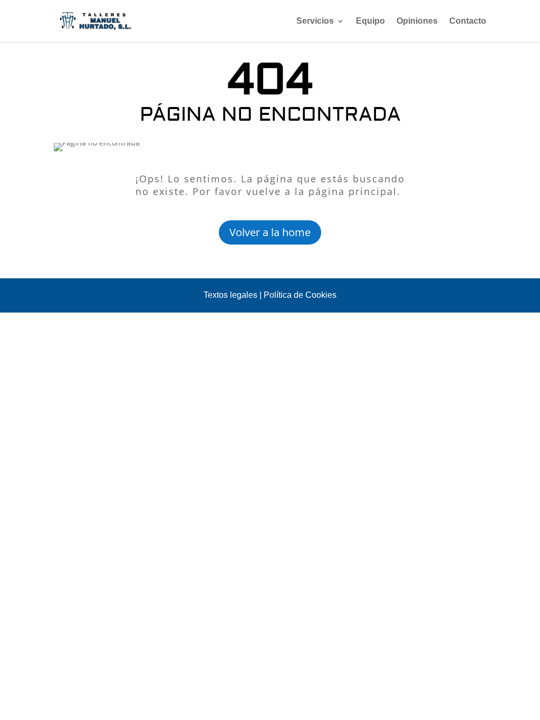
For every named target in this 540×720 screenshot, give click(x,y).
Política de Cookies (300, 294)
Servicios (315, 21)
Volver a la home (270, 232)
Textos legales (230, 294)
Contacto (467, 21)
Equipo (370, 21)
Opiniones (417, 21)
